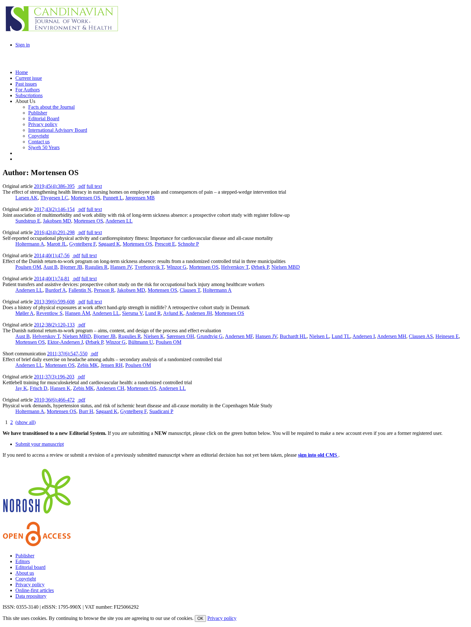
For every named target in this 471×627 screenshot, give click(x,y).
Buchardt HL (293, 336)
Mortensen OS (85, 197)
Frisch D (38, 388)
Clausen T (190, 290)
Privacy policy (30, 584)
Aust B (50, 267)
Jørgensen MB (140, 197)
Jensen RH (112, 365)
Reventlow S (49, 313)
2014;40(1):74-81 (52, 278)
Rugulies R (96, 267)
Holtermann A (29, 244)
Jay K (21, 388)
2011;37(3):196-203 (54, 376)
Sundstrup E (27, 221)
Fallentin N (80, 290)
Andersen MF (239, 336)
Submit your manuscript (39, 444)
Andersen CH (110, 388)
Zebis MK (87, 365)
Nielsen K (154, 336)
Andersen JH (199, 313)
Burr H (86, 411)
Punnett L (113, 197)
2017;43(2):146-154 (54, 209)
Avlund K (173, 313)
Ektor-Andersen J (65, 342)
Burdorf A (55, 290)
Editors (22, 561)
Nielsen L (319, 336)
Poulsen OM (28, 267)
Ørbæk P (260, 267)
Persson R (104, 290)
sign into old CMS (318, 455)
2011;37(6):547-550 (67, 353)
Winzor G (176, 267)
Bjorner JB (71, 267)
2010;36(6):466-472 (54, 399)
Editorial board (30, 567)
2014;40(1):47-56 (52, 255)
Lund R (153, 313)
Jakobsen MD (57, 221)
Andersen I (363, 336)
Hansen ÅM (77, 313)
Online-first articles (34, 590)
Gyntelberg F (82, 244)
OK (200, 618)
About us (24, 573)
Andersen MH (391, 336)
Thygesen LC (54, 197)
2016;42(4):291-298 (54, 232)
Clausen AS (421, 336)
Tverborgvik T (149, 267)
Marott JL (57, 244)
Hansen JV (121, 267)
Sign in (22, 44)
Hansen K (60, 388)
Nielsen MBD (285, 267)
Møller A (24, 313)
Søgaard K (109, 244)
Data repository (30, 596)
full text (94, 186)
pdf (81, 186)
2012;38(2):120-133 (54, 324)
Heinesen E (447, 336)
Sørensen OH (180, 336)
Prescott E (165, 244)
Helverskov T (235, 267)
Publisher (24, 555)
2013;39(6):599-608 (54, 301)
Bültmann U (140, 342)
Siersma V (132, 313)
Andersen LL (119, 221)
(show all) (25, 422)
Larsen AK (26, 197)
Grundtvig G (210, 336)
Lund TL (341, 336)
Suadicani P (161, 411)
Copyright (25, 578)
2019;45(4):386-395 (54, 186)
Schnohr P (188, 244)
